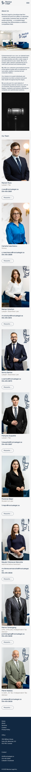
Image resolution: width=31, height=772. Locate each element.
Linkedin (4, 760)
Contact (4, 727)
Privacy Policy (6, 729)
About (3, 723)
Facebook (11, 760)
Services (4, 725)
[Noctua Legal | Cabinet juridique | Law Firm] (7, 3)
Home (3, 721)
